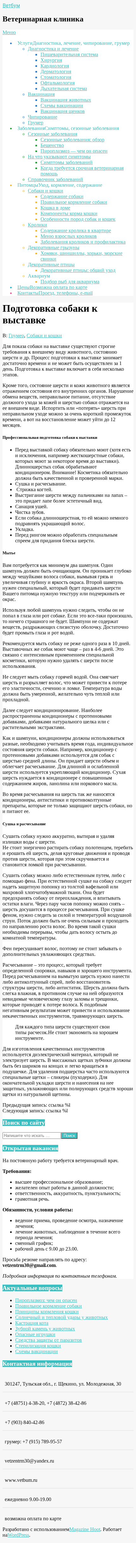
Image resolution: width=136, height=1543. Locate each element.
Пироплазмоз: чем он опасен (46, 1300)
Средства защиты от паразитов (48, 1340)
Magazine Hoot (84, 1529)
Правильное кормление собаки (48, 1306)
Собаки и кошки (44, 335)
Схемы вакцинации (36, 1351)
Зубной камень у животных (45, 1328)
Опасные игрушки (35, 1334)
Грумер (16, 335)
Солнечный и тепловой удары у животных (61, 1317)
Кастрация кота (31, 1323)
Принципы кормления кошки (47, 1311)
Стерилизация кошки (38, 1345)
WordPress (18, 1535)
